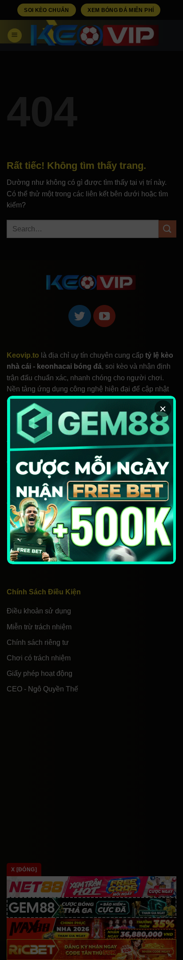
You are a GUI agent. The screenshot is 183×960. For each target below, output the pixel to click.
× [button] (162, 408)
